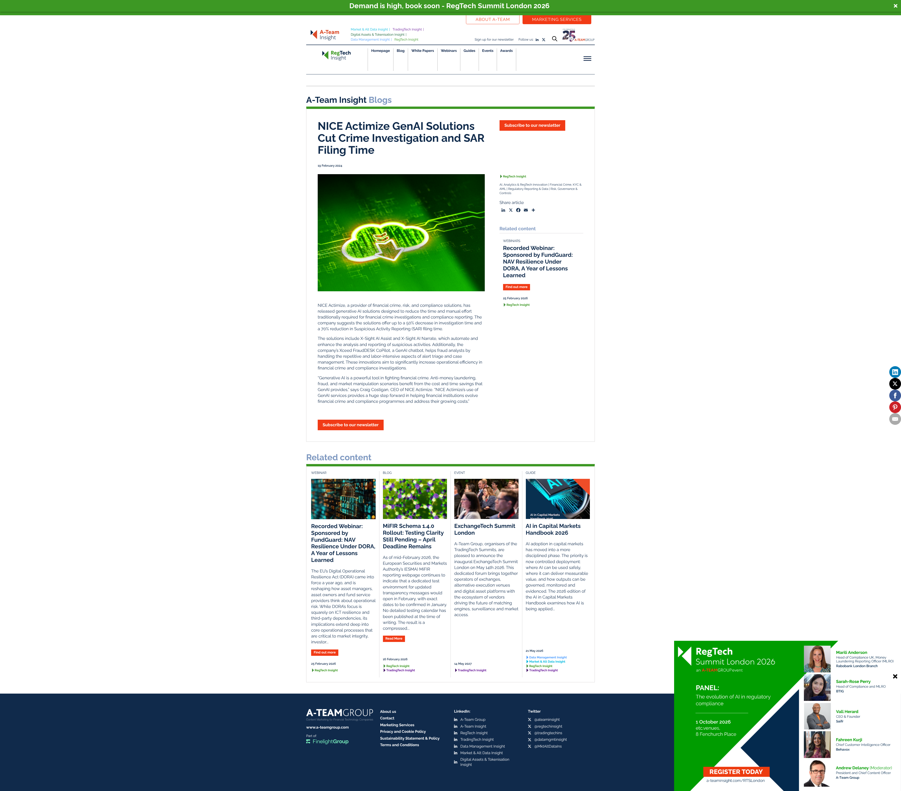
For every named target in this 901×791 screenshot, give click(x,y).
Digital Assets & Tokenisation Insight (378, 35)
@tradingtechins (548, 733)
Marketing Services (557, 19)
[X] (895, 384)
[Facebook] (895, 395)
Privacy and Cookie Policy (403, 731)
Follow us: (526, 40)
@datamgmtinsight (550, 739)
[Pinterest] (895, 407)
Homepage (380, 51)
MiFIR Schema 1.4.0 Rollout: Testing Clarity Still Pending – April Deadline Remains (413, 535)
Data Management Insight (370, 40)
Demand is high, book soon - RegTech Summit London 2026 (449, 6)
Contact (387, 718)
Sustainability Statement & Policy (410, 738)
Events (487, 51)
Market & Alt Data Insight (369, 29)
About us (388, 711)
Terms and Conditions (399, 745)
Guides (469, 51)
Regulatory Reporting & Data (528, 189)
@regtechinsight (548, 726)
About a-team (493, 19)
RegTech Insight (406, 40)
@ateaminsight (547, 719)
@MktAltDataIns (548, 746)
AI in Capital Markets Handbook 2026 (553, 529)
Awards (506, 51)
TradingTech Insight (407, 29)
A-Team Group (472, 719)
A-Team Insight (473, 726)
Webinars (449, 51)
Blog (401, 51)
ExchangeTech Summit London (484, 529)
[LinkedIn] (895, 372)
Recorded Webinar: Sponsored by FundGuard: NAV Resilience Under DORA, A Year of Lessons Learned (538, 261)
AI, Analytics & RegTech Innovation (524, 185)
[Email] (895, 419)
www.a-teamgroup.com (327, 727)
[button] (450, 6)
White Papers (422, 51)
